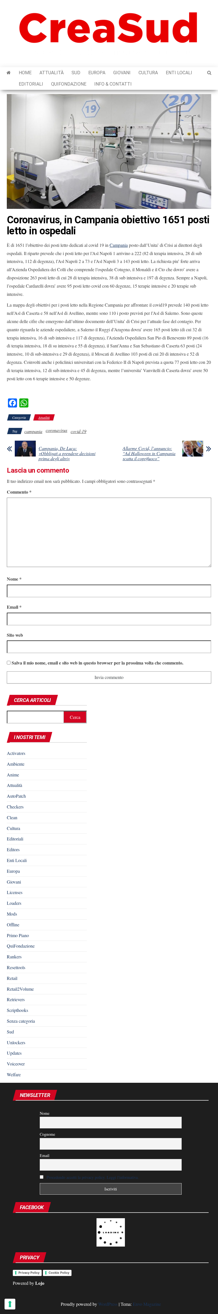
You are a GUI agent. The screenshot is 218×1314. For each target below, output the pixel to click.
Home (25, 72)
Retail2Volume (20, 989)
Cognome (47, 1134)
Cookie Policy (59, 1273)
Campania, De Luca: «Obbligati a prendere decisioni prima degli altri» (67, 453)
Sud (76, 72)
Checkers (15, 807)
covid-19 (78, 431)
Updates (14, 1053)
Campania (119, 245)
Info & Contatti (113, 84)
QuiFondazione (68, 84)
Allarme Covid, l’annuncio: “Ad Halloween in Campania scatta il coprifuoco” (149, 453)
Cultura (148, 72)
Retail (12, 978)
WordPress (108, 1304)
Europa (96, 72)
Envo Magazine (147, 1304)
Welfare (14, 1074)
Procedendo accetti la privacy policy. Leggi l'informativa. (93, 1177)
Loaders (14, 903)
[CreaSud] (9, 72)
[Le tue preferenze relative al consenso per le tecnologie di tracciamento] (10, 1304)
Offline (13, 924)
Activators (16, 753)
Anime (13, 775)
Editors (13, 849)
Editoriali (31, 84)
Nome (14, 579)
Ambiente (15, 764)
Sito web (15, 635)
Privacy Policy (28, 1273)
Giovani (122, 72)
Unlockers (16, 1042)
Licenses (14, 892)
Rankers (14, 957)
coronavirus (56, 430)
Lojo (39, 1283)
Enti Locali (179, 72)
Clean (12, 817)
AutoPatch (16, 796)
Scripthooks (17, 1010)
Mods (12, 914)
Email (14, 607)
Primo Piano (18, 935)
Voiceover (16, 1064)
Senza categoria (21, 1021)
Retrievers (16, 999)
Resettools (16, 967)
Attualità (51, 72)
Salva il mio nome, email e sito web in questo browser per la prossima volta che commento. (97, 662)
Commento (19, 492)
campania (33, 431)
